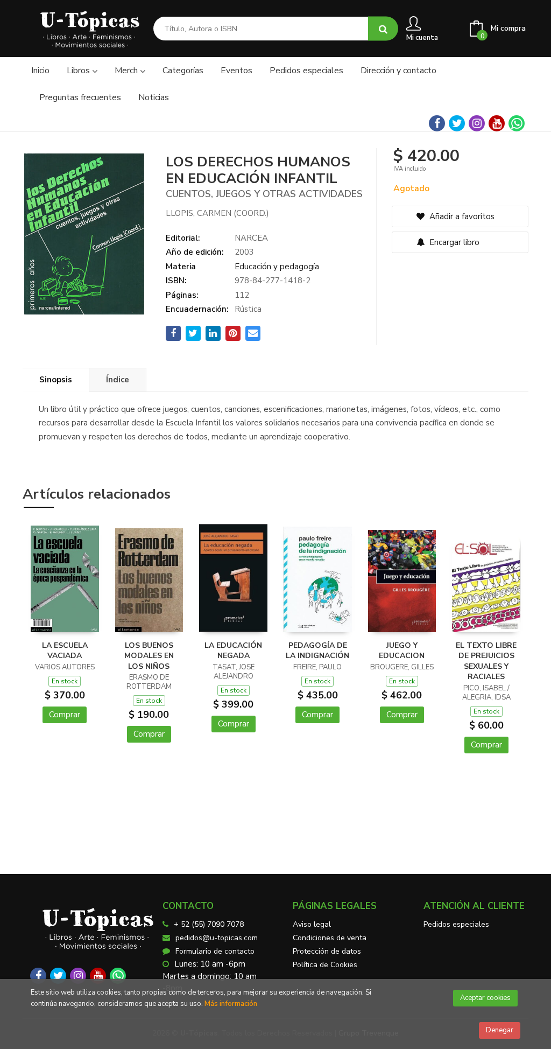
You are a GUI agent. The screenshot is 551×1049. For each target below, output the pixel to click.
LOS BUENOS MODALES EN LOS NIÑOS (149, 656)
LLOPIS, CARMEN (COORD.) (217, 213)
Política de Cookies (325, 965)
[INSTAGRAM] (477, 123)
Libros (79, 70)
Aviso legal (312, 924)
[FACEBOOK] (437, 123)
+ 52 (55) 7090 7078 (209, 924)
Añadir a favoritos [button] (461, 216)
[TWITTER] (457, 123)
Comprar (64, 714)
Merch (127, 70)
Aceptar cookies (485, 998)
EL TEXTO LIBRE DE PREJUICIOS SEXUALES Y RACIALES (486, 661)
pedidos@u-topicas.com (216, 938)
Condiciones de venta (329, 938)
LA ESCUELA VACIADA (65, 650)
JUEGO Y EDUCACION (402, 650)
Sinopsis (55, 379)
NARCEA (251, 238)
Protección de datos (327, 951)
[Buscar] (383, 29)
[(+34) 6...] (516, 123)
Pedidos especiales (456, 924)
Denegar (499, 1030)
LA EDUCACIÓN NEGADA (233, 650)
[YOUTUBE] (497, 123)
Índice (117, 379)
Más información (230, 1004)
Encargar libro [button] (453, 242)
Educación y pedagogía (277, 266)
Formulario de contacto (215, 951)
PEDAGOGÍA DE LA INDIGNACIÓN (317, 650)
